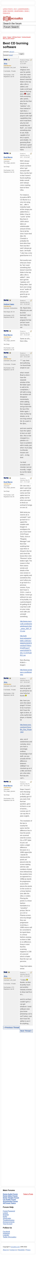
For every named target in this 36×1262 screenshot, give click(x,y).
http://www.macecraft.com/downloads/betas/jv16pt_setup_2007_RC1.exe (26, 626)
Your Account (7, 1224)
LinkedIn (6, 1235)
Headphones (18, 11)
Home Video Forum (10, 1196)
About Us (6, 1250)
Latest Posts (8, 9)
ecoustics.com (15, 1247)
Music (27, 11)
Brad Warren (8, 157)
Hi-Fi (15, 9)
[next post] (5, 59)
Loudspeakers (23, 9)
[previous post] (5, 153)
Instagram (6, 1233)
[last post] (6, 59)
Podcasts (6, 13)
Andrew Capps (9, 304)
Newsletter (21, 1250)
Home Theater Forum (11, 1198)
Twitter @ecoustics (9, 1237)
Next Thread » (26, 1031)
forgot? (11, 55)
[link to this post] (9, 59)
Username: (8, 51)
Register (6, 1215)
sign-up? (11, 51)
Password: (8, 55)
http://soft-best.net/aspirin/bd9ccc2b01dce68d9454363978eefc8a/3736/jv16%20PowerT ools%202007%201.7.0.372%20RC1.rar (26, 645)
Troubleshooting (8, 1220)
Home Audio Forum (10, 1194)
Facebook (6, 1231)
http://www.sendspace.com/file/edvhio (26, 672)
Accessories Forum (10, 1201)
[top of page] (4, 59)
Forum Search (11, 27)
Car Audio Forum (9, 1199)
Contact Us (13, 1250)
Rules (5, 1216)
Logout (5, 1213)
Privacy (28, 1250)
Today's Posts (28, 1194)
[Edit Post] (31, 60)
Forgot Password (9, 1211)
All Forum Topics (9, 1203)
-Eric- (5, 63)
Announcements (8, 1222)
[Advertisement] (18, 1109)
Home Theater (8, 11)
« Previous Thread (11, 1027)
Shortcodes (7, 1218)
